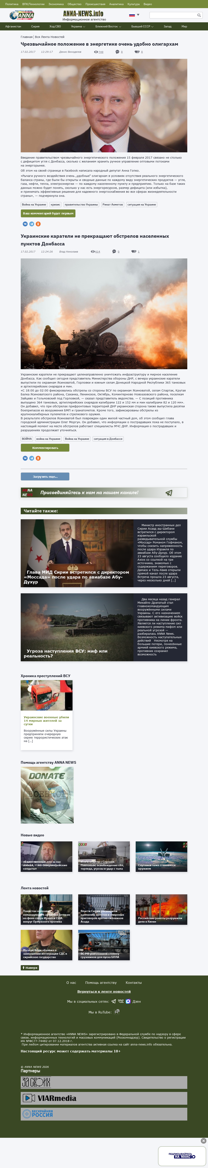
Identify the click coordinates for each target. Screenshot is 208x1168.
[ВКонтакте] (25, 224)
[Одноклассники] (38, 224)
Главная (26, 37)
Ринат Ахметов (113, 204)
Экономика (56, 4)
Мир (184, 26)
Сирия (35, 26)
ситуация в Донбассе (108, 439)
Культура (134, 4)
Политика (11, 4)
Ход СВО (55, 26)
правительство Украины (81, 204)
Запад (167, 26)
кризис (55, 204)
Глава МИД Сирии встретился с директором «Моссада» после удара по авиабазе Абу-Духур (76, 577)
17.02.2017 (37, 51)
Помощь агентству (101, 982)
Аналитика (116, 4)
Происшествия (95, 4)
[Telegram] (31, 224)
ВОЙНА (27, 439)
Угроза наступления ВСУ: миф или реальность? (65, 653)
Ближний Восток (106, 26)
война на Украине (48, 439)
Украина (76, 26)
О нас (71, 982)
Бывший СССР (140, 26)
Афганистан (13, 26)
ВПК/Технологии (33, 4)
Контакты (134, 982)
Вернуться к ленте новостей (104, 991)
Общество (74, 4)
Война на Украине (34, 204)
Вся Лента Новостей (49, 37)
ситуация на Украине (142, 204)
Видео (148, 4)
